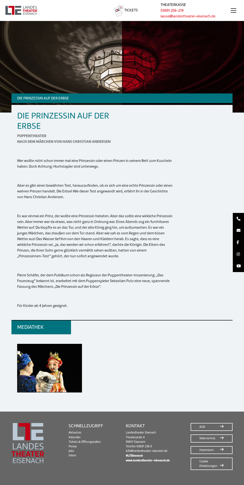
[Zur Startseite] (51, 10)
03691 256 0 (144, 446)
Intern (72, 455)
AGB (202, 427)
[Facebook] (238, 242)
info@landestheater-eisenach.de (147, 451)
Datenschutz (207, 438)
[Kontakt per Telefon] (238, 219)
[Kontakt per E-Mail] (238, 231)
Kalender (75, 437)
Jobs (71, 451)
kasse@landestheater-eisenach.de (188, 16)
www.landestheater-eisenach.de (148, 460)
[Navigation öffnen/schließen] (233, 10)
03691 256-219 (172, 10)
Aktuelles (75, 432)
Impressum (206, 450)
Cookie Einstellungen (208, 463)
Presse (73, 446)
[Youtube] (238, 266)
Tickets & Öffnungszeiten (85, 442)
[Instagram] (238, 254)
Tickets (131, 10)
